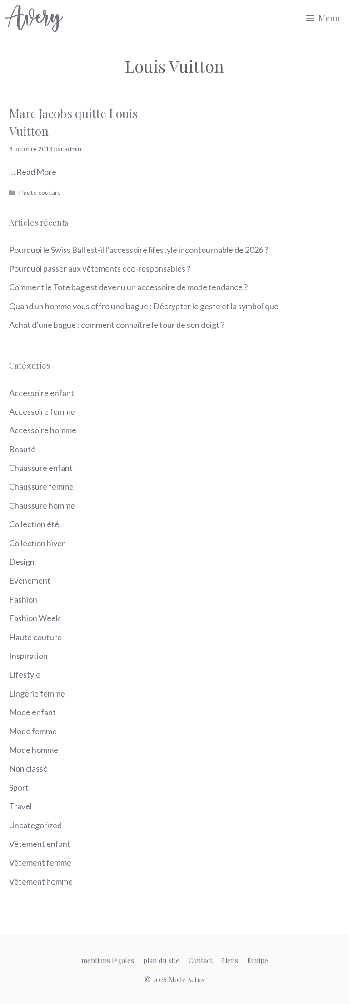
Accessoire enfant (41, 393)
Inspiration (28, 656)
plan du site (161, 960)
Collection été (34, 524)
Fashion (23, 599)
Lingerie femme (37, 693)
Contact (201, 960)
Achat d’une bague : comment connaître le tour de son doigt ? (116, 325)
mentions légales (107, 960)
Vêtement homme (41, 881)
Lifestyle (24, 674)
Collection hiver (37, 543)
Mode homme (33, 750)
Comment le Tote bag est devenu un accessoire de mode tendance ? (128, 287)
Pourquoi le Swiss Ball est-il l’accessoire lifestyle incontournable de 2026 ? (138, 250)
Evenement (29, 580)
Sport (19, 787)
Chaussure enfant (41, 468)
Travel (20, 806)
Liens (230, 960)
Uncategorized (35, 825)
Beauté (22, 449)
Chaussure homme (42, 505)
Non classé (28, 768)
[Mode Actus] (34, 18)
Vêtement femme (40, 862)
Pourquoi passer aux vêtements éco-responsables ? (99, 268)
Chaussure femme (41, 486)
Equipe (257, 960)
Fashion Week (34, 618)
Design (22, 562)
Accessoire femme (42, 411)
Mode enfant (32, 712)
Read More (36, 172)
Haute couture (40, 192)
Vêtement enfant (39, 844)
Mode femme (33, 731)
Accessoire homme (42, 430)
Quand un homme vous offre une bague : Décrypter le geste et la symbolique (144, 306)
